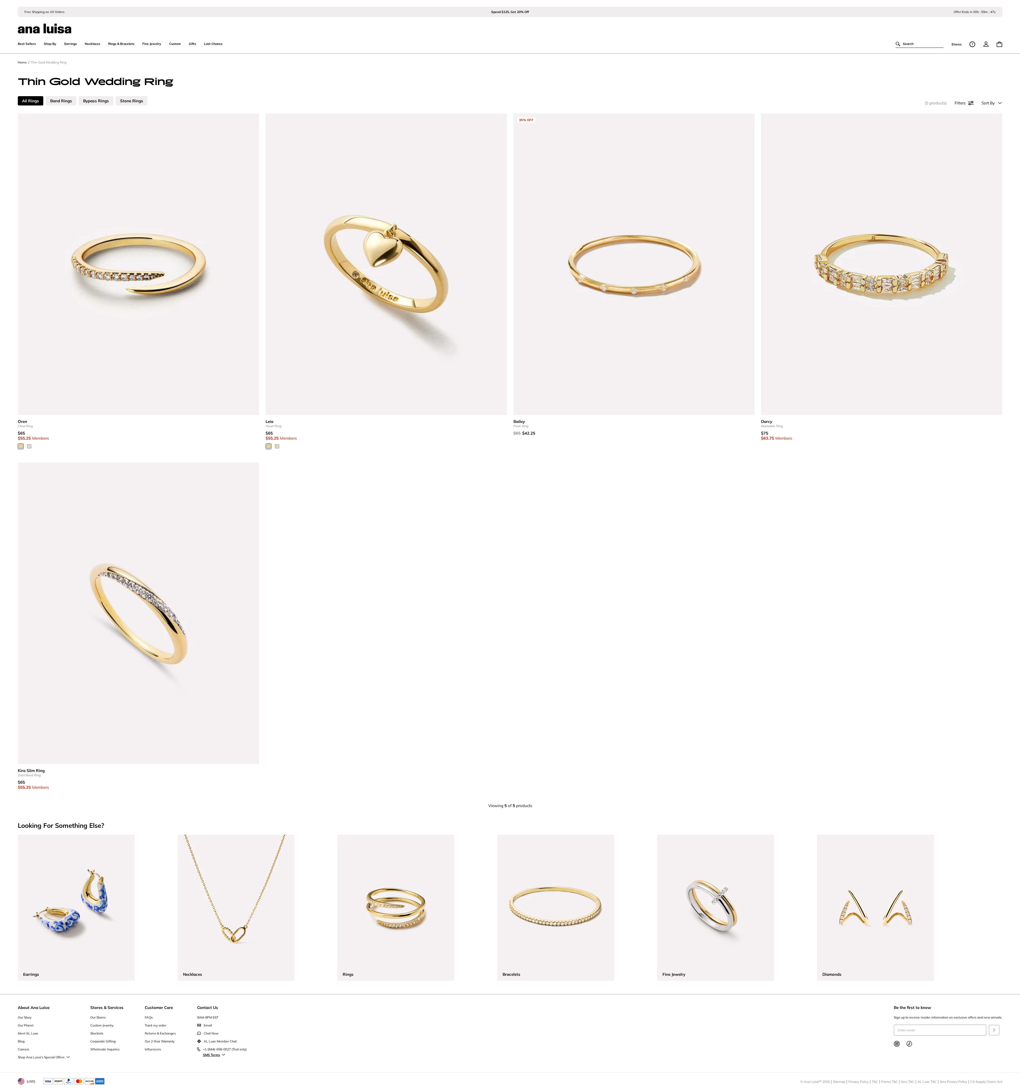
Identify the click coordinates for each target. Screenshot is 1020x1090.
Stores (956, 44)
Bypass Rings (96, 100)
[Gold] (21, 446)
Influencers (153, 1049)
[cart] (999, 44)
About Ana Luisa (33, 1007)
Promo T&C (889, 1082)
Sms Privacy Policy (953, 1082)
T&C (875, 1082)
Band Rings (61, 100)
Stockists (96, 1033)
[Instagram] (897, 1044)
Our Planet (25, 1025)
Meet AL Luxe (28, 1033)
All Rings (30, 100)
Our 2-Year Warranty (160, 1041)
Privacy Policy (858, 1082)
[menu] (986, 44)
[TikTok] (909, 1044)
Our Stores (98, 1017)
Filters (960, 102)
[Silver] (29, 446)
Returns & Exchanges (160, 1033)
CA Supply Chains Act (986, 1082)
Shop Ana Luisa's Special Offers (41, 1057)
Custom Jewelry (101, 1025)
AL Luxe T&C (927, 1082)
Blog (21, 1041)
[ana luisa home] (510, 25)
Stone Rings (131, 100)
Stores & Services (107, 1007)
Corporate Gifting (103, 1041)
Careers (23, 1049)
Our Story (24, 1017)
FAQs (149, 1017)
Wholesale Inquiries (105, 1049)
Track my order (155, 1025)
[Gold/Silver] (277, 446)
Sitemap (839, 1082)
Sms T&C (907, 1082)
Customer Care (159, 1007)
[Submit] (994, 1030)
